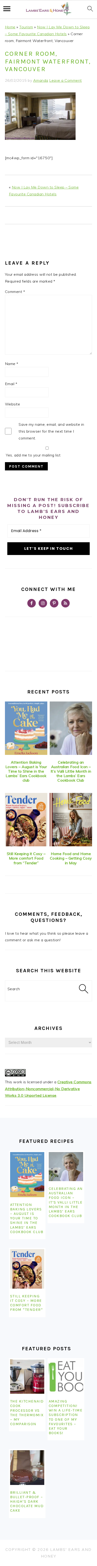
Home (10, 27)
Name (11, 363)
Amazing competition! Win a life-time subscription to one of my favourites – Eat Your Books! (66, 1417)
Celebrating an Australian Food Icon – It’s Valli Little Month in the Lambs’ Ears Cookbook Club (71, 771)
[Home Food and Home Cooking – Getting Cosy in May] (71, 819)
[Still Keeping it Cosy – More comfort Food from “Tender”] (26, 819)
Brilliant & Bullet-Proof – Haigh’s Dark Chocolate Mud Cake (27, 1501)
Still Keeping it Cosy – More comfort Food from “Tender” (26, 858)
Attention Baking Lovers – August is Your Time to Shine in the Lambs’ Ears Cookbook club (26, 771)
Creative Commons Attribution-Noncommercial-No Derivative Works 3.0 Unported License (48, 1089)
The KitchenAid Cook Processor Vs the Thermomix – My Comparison (27, 1412)
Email (11, 383)
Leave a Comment (65, 80)
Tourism (26, 27)
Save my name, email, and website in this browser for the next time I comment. (51, 431)
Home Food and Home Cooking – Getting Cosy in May (71, 858)
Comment (15, 291)
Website (12, 404)
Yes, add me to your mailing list (33, 455)
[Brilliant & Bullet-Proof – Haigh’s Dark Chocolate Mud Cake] (27, 1467)
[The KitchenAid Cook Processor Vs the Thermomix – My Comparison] (27, 1376)
